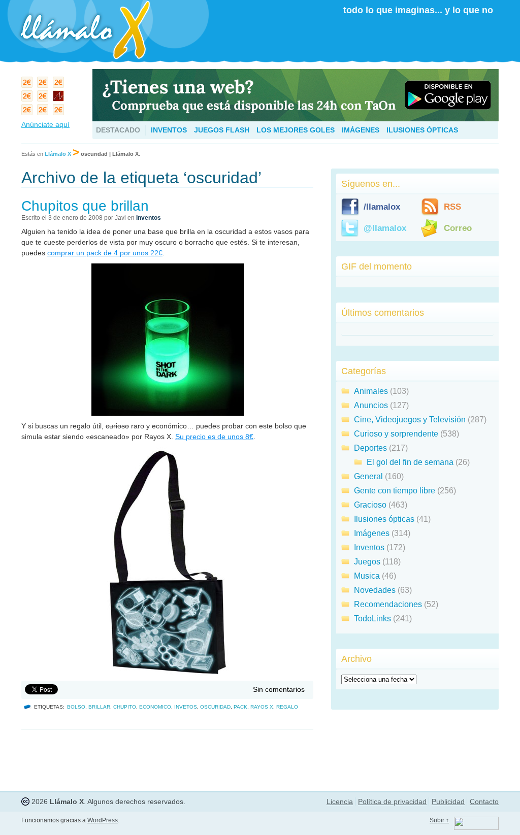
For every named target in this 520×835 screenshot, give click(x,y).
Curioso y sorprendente (396, 433)
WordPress (102, 820)
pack (240, 707)
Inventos (169, 130)
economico (155, 707)
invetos (185, 707)
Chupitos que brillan (85, 206)
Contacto (484, 801)
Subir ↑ (439, 820)
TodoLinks (372, 618)
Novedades (375, 590)
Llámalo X (58, 154)
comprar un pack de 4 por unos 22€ (104, 253)
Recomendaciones (388, 604)
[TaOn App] (295, 118)
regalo (287, 707)
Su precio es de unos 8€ (214, 436)
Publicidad (448, 801)
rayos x (261, 707)
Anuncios (371, 405)
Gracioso (370, 504)
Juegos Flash (221, 130)
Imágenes (360, 130)
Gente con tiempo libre (394, 490)
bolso (76, 707)
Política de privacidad (392, 801)
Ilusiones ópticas (422, 130)
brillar (99, 707)
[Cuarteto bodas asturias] (60, 98)
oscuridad (215, 707)
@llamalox (385, 228)
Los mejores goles (295, 130)
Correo (458, 228)
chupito (124, 707)
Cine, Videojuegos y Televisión (410, 419)
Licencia (340, 801)
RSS (452, 207)
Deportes (370, 448)
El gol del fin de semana (410, 462)
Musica (367, 576)
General (368, 476)
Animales (371, 391)
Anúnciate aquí (45, 124)
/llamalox (382, 207)
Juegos (367, 561)
